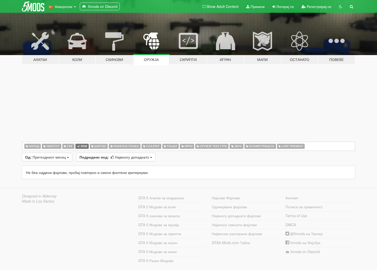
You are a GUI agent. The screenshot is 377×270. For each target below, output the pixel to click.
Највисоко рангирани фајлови (237, 233)
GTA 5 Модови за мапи (157, 251)
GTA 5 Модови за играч (157, 242)
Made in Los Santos (38, 201)
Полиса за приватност (304, 206)
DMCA (290, 224)
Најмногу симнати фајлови (234, 224)
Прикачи (257, 6)
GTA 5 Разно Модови (155, 260)
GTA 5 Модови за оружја (158, 224)
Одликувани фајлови (229, 206)
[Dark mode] (340, 6)
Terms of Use (296, 215)
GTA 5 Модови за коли (157, 206)
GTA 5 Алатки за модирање (161, 197)
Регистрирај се (318, 6)
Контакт (291, 197)
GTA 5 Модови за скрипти (159, 233)
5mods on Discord (304, 251)
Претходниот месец (46, 157)
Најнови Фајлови (226, 197)
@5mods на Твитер (306, 233)
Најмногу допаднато (115, 157)
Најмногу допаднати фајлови (236, 215)
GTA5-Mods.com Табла (231, 242)
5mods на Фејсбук (304, 242)
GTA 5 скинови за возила (159, 215)
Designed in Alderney (39, 196)
